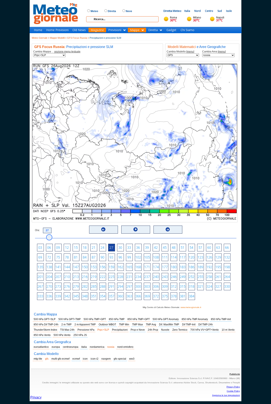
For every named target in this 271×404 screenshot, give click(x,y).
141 (58, 267)
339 (58, 296)
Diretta (153, 30)
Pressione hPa (85, 329)
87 (93, 257)
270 (49, 287)
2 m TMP (66, 324)
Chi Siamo (187, 30)
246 (174, 277)
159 (111, 267)
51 (182, 248)
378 (174, 296)
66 (227, 248)
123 (200, 257)
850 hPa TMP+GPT (138, 319)
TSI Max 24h (67, 329)
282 (85, 287)
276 (67, 287)
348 (85, 296)
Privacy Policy (233, 387)
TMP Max (137, 324)
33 (129, 248)
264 (227, 277)
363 (129, 296)
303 (147, 287)
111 (165, 257)
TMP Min (124, 324)
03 (40, 248)
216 (85, 277)
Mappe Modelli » (58, 38)
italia (84, 346)
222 (102, 277)
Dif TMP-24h (205, 324)
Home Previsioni (57, 30)
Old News (79, 30)
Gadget (171, 30)
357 (111, 296)
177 (165, 267)
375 (165, 296)
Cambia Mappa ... (56, 51)
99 (129, 257)
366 (138, 296)
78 (67, 257)
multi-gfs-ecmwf (60, 358)
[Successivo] (168, 229)
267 (40, 287)
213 (76, 277)
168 (138, 267)
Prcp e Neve (138, 329)
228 (120, 277)
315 (182, 287)
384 (191, 296)
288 (102, 287)
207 (58, 277)
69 (40, 257)
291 (111, 287)
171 (147, 267)
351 (94, 296)
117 (182, 257)
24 (102, 248)
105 (147, 257)
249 (182, 277)
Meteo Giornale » (40, 38)
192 (209, 267)
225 (111, 277)
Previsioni (114, 30)
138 (49, 267)
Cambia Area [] (214, 51)
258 (209, 277)
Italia (187, 11)
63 (218, 248)
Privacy (35, 397)
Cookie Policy (233, 391)
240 (156, 277)
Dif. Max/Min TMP (169, 324)
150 (85, 267)
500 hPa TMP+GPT (95, 319)
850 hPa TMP (116, 319)
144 (67, 267)
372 (156, 296)
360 (120, 296)
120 (191, 257)
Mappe (135, 30)
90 (102, 257)
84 (85, 257)
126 (209, 257)
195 (218, 267)
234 (138, 277)
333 (40, 296)
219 (94, 277)
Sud (219, 11)
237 (147, 277)
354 (102, 296)
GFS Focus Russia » (78, 38)
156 (102, 267)
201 (40, 277)
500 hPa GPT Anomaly (166, 319)
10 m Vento (228, 329)
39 (147, 248)
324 (209, 287)
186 (191, 267)
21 (93, 248)
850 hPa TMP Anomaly (195, 319)
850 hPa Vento (42, 335)
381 (182, 296)
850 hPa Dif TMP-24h (46, 324)
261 (218, 277)
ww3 (131, 358)
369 (147, 296)
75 (58, 257)
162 (120, 267)
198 (227, 267)
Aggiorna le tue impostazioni (226, 395)
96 (120, 257)
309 (165, 287)
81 (76, 257)
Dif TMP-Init (188, 324)
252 (191, 277)
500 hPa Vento (62, 335)
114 (174, 257)
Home (38, 30)
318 (191, 287)
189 (200, 267)
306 (156, 287)
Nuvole (165, 329)
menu (190, 51)
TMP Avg (151, 324)
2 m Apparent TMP (85, 324)
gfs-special (120, 358)
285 (94, 287)
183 (182, 267)
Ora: (37, 230)
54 (191, 248)
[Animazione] (135, 229)
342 (67, 296)
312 (174, 287)
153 (94, 267)
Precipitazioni (120, 329)
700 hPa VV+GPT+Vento (204, 329)
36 (138, 248)
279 (76, 287)
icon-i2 (94, 358)
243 (165, 277)
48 (174, 248)
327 (218, 287)
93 (111, 257)
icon (85, 358)
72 (49, 257)
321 (200, 287)
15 (76, 248)
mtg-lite (38, 358)
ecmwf (76, 358)
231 (129, 277)
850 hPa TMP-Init (221, 319)
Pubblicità (235, 374)
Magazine (97, 30)
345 (76, 296)
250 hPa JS (80, 335)
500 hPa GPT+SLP (44, 319)
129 (218, 257)
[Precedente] (103, 229)
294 (120, 287)
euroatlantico (41, 346)
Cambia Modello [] (180, 51)
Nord (197, 11)
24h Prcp (153, 329)
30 (120, 248)
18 (85, 248)
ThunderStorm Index (45, 329)
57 (200, 248)
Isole (229, 11)
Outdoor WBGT (107, 324)
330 (227, 287)
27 (111, 248)
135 (40, 267)
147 (76, 267)
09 (58, 248)
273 (58, 287)
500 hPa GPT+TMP (69, 319)
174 (156, 267)
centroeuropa (70, 346)
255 (200, 277)
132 (227, 257)
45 (165, 248)
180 (174, 267)
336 (49, 296)
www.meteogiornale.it (191, 307)
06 (49, 248)
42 (156, 248)
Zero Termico (179, 329)
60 (209, 248)
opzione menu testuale (67, 51)
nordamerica (97, 346)
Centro (209, 11)
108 (156, 257)
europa (56, 346)
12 (67, 248)
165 (129, 267)
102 (138, 257)
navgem (106, 358)
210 (67, 277)
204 (49, 277)
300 (138, 287)
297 (129, 287)
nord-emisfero (125, 346)
